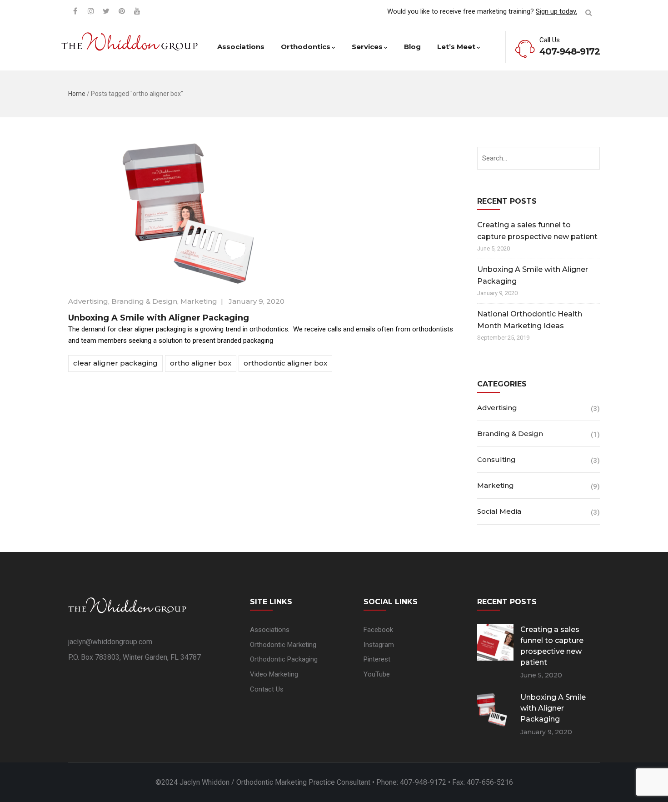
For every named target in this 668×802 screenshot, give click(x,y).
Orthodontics (305, 46)
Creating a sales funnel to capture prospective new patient (537, 231)
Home (76, 93)
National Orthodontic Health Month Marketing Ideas (529, 320)
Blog (412, 46)
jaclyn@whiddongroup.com (110, 641)
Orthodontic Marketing (283, 645)
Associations (240, 46)
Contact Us (267, 689)
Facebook (378, 630)
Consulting (496, 459)
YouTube (377, 674)
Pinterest (377, 659)
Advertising (88, 301)
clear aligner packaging (115, 363)
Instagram (379, 645)
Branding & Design (144, 301)
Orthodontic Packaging (284, 659)
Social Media (499, 511)
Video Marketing (274, 674)
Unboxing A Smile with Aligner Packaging (158, 318)
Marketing (198, 301)
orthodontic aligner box (285, 363)
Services (367, 46)
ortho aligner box (200, 363)
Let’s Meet (456, 46)
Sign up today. (556, 11)
